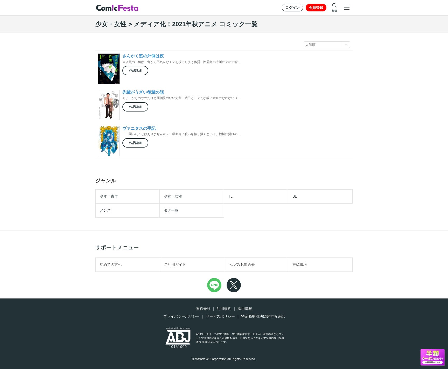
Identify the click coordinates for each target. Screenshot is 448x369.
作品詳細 (135, 70)
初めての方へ (111, 264)
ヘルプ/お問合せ (241, 264)
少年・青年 (109, 196)
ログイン (292, 7)
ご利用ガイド (175, 264)
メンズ (105, 210)
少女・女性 (173, 196)
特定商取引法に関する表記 (263, 316)
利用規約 (224, 309)
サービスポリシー (220, 316)
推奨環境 (299, 264)
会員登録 (316, 7)
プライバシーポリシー (181, 316)
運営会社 (203, 309)
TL (230, 196)
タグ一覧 (171, 210)
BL (294, 196)
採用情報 (244, 309)
